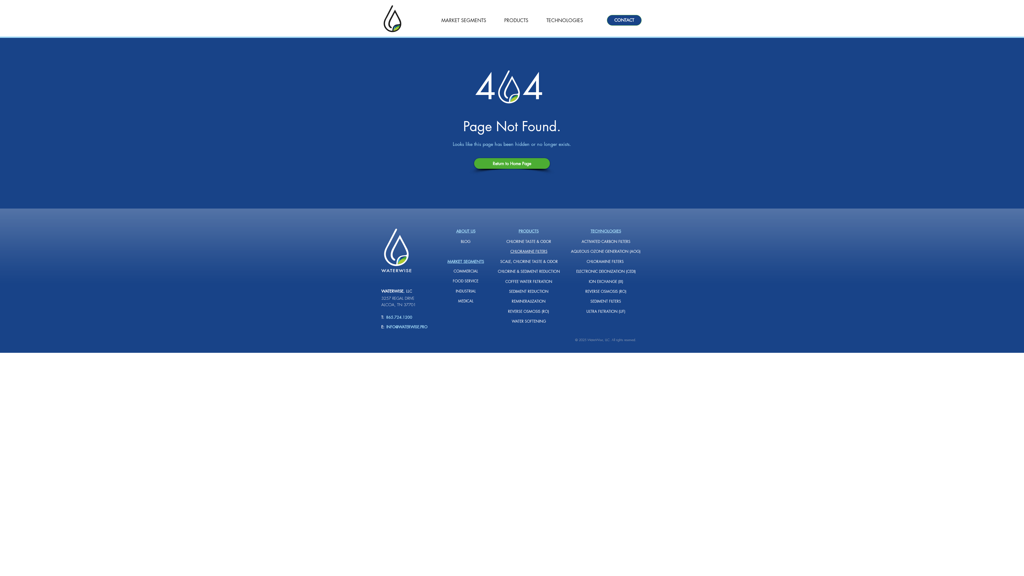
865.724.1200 (398, 317)
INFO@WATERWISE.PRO (406, 326)
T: (382, 317)
